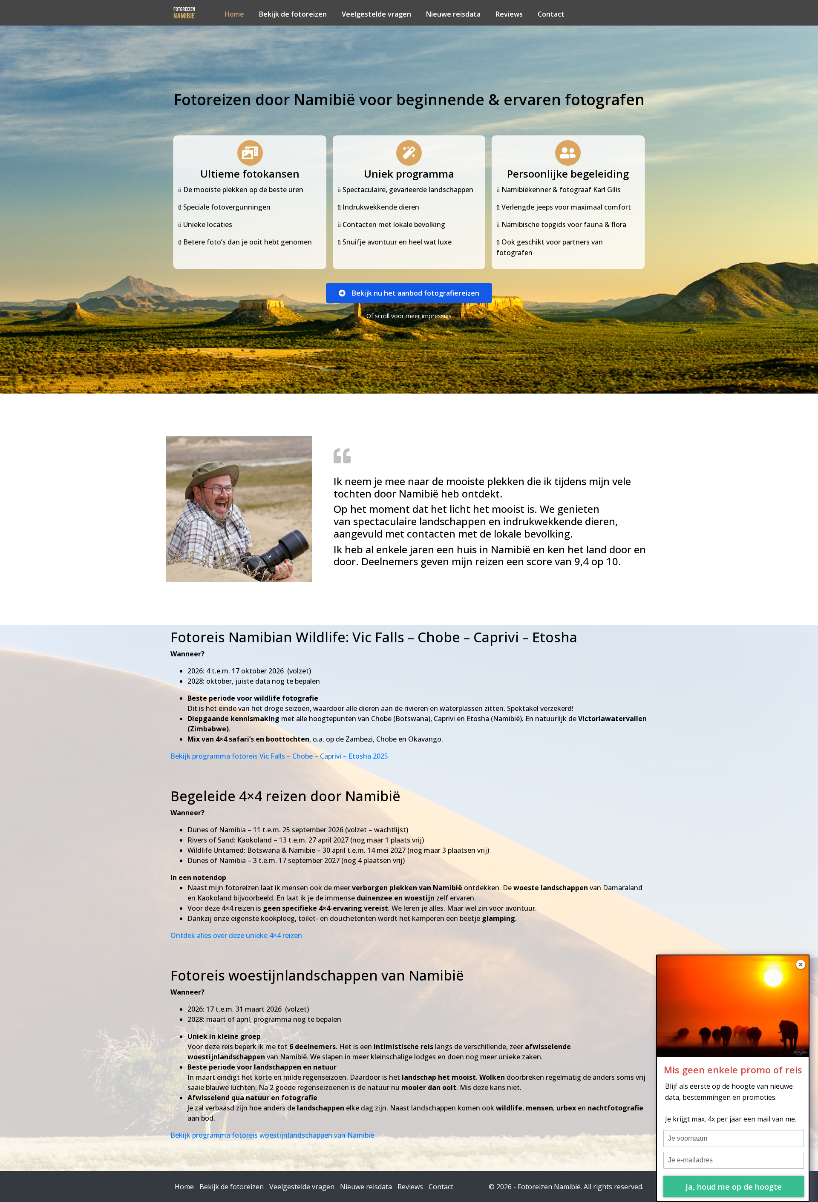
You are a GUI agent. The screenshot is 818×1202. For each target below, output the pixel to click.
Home (234, 14)
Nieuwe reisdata (453, 14)
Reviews (509, 14)
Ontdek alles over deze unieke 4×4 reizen (236, 935)
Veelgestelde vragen (376, 14)
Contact (551, 14)
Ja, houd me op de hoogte (734, 1187)
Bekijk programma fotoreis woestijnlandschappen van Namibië (272, 1135)
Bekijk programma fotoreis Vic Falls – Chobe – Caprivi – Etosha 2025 (279, 756)
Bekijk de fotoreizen (293, 14)
